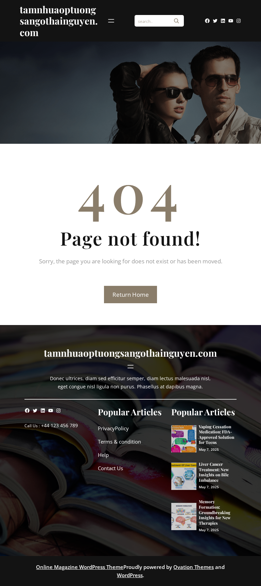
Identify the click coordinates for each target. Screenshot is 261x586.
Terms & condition (119, 441)
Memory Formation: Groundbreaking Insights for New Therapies (214, 512)
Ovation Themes (193, 567)
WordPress (130, 575)
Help (103, 454)
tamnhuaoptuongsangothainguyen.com (59, 20)
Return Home (130, 294)
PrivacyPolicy (113, 428)
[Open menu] (111, 20)
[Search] (176, 21)
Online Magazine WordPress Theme (79, 567)
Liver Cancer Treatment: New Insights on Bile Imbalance (214, 472)
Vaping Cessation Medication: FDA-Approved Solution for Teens (216, 434)
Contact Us (110, 468)
